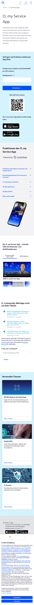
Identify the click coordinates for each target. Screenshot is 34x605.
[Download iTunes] (17, 126)
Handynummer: (7, 75)
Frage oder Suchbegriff (9, 349)
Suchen (6, 359)
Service (5, 7)
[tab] (10, 256)
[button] (22, 528)
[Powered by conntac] (17, 157)
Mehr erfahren (8, 418)
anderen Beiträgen (7, 342)
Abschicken (16, 88)
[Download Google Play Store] (17, 134)
